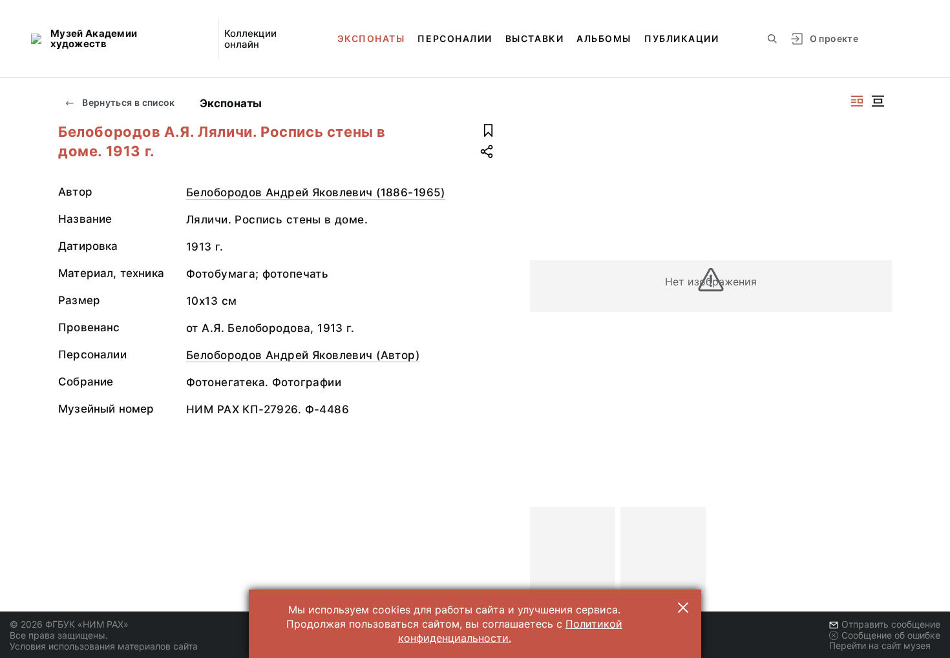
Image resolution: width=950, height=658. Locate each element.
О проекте (834, 38)
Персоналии (454, 38)
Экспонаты (371, 38)
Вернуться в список (127, 102)
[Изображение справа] (857, 101)
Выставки (534, 38)
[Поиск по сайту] (772, 38)
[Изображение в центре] (877, 101)
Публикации (681, 38)
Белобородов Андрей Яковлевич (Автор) (302, 355)
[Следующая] (876, 549)
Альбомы (603, 38)
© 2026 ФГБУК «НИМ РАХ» (69, 624)
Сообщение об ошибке (890, 635)
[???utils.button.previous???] (545, 549)
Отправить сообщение (890, 624)
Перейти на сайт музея (880, 645)
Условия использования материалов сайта (104, 646)
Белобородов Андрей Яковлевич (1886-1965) (315, 192)
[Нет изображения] (572, 549)
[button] (683, 607)
